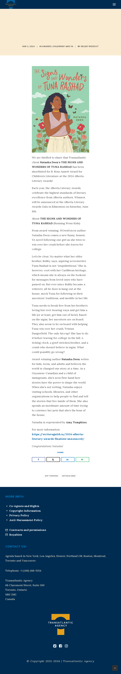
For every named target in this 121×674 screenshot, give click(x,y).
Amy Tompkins (51, 476)
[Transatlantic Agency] (10, 4)
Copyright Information (25, 510)
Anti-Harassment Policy (25, 520)
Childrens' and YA (63, 46)
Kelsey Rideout (90, 46)
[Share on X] (53, 459)
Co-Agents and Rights (24, 506)
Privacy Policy (19, 515)
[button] (114, 4)
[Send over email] (82, 459)
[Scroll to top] (115, 667)
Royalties (15, 534)
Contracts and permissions (27, 530)
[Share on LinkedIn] (68, 459)
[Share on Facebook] (38, 459)
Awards (46, 46)
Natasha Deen (68, 476)
